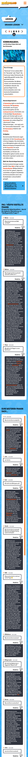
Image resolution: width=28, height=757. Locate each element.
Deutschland (8, 103)
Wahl (13, 166)
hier (18, 694)
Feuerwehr (10, 147)
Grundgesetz (15, 365)
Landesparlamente (8, 112)
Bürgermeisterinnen (13, 304)
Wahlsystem (9, 513)
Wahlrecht (9, 515)
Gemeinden (6, 120)
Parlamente (6, 105)
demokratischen (8, 168)
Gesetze (19, 363)
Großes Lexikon (12, 25)
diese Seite (14, 474)
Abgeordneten (10, 244)
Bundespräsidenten (11, 499)
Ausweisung (13, 448)
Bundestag (16, 105)
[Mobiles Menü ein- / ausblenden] (25, 3)
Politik (8, 430)
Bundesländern (17, 114)
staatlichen (19, 361)
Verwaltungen (18, 139)
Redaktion (9, 473)
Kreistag (5, 131)
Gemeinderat (9, 128)
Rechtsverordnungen (11, 385)
